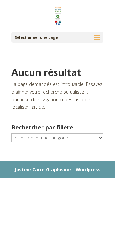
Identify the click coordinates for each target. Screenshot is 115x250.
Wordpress (88, 169)
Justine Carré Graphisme (43, 169)
